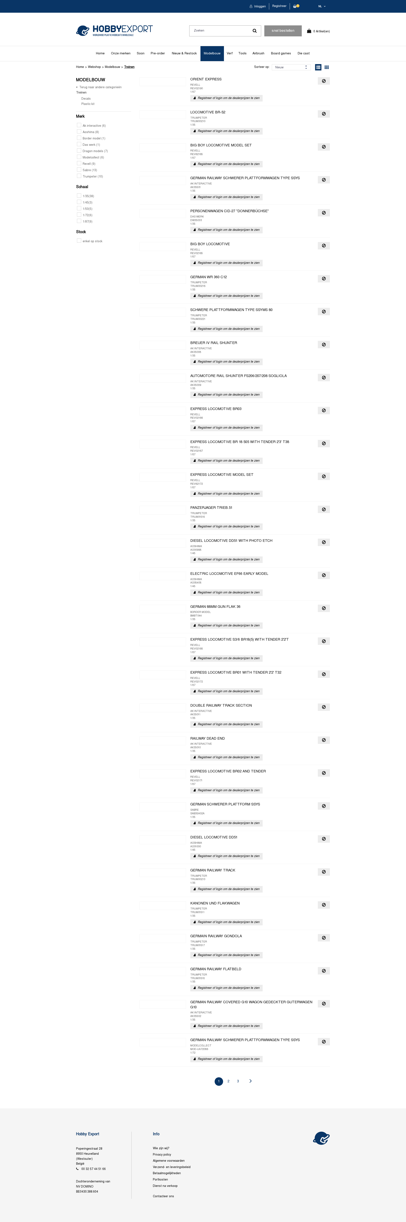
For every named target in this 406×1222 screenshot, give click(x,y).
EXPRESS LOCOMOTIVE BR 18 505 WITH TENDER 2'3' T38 (239, 442)
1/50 (87, 209)
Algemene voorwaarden (169, 1161)
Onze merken (120, 53)
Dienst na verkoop (165, 1186)
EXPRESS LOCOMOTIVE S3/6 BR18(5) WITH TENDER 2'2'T (239, 639)
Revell (89, 164)
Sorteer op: (262, 67)
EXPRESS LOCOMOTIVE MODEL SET (222, 475)
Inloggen (259, 6)
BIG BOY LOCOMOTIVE (210, 244)
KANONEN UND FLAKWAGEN (215, 903)
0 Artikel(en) (321, 31)
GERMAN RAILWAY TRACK (212, 870)
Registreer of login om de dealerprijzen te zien (228, 98)
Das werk (91, 145)
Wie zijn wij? (161, 1148)
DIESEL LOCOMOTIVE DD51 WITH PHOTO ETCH (231, 541)
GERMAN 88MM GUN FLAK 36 (215, 607)
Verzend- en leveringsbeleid (172, 1167)
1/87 (87, 221)
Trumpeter (93, 176)
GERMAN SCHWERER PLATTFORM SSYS (225, 804)
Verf (230, 53)
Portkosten (160, 1179)
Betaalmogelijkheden (167, 1173)
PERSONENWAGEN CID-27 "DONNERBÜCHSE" (229, 211)
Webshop (94, 67)
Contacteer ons (163, 1196)
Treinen (129, 67)
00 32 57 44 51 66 (93, 1169)
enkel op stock (92, 241)
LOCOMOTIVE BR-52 (207, 112)
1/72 (87, 215)
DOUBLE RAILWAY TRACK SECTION (221, 705)
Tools (242, 53)
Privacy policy (162, 1154)
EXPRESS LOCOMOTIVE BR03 (215, 409)
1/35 (88, 196)
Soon (140, 53)
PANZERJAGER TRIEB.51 (211, 508)
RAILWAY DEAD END (207, 738)
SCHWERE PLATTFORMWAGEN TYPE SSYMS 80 (231, 310)
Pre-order (158, 53)
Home (100, 53)
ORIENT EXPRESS (206, 79)
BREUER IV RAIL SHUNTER (213, 343)
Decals (86, 99)
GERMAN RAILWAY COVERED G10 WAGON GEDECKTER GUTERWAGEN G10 (251, 1005)
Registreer (279, 6)
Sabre (90, 170)
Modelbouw (212, 53)
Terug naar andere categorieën (100, 87)
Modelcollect (93, 157)
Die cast (304, 53)
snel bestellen (283, 31)
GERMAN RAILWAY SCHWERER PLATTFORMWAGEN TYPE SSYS (245, 178)
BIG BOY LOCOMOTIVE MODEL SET (221, 145)
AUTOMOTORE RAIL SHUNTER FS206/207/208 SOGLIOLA (238, 376)
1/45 (87, 202)
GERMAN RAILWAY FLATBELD (215, 969)
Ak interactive (94, 126)
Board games (281, 53)
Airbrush (258, 53)
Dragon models (95, 151)
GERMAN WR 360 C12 (208, 277)
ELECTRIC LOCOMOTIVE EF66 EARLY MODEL (229, 574)
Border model (94, 138)
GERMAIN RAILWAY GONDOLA (216, 936)
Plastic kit (88, 104)
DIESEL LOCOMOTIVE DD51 (213, 837)
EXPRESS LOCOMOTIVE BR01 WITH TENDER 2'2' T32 (235, 672)
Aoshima (91, 132)
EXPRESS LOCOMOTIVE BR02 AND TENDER (228, 771)
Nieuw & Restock (184, 53)
